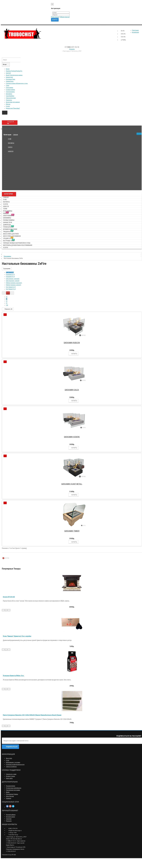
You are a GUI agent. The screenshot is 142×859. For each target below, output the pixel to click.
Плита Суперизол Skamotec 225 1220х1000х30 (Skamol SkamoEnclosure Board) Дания (32, 715)
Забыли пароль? (65, 17)
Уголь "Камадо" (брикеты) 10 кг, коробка (17, 636)
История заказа (10, 816)
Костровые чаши (8, 240)
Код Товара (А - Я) (11, 287)
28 (6, 299)
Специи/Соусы (9, 81)
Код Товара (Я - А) (11, 289)
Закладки (8, 819)
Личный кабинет (10, 814)
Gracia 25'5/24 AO (9, 597)
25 (6, 297)
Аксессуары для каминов (13, 102)
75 (6, 303)
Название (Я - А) (10, 276)
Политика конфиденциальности (15, 764)
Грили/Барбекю (10, 96)
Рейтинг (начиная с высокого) (14, 283)
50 (6, 301)
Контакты (11, 143)
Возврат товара (10, 776)
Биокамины (9, 94)
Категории (8, 194)
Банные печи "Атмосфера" (13, 108)
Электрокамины (10, 91)
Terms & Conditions (11, 766)
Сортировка (6, 268)
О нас (9, 139)
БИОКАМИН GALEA (72, 390)
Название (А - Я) (10, 274)
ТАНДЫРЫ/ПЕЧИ (8, 231)
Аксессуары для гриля (11, 234)
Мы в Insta (9, 758)
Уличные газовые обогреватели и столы (17, 83)
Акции (7, 792)
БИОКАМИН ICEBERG (72, 437)
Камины (6, 213)
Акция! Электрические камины (14, 75)
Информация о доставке (13, 762)
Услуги (8, 106)
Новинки (8, 798)
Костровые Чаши (10, 79)
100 (7, 305)
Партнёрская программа (13, 790)
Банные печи (9, 77)
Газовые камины (10, 89)
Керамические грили (10, 229)
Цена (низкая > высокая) (12, 278)
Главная (15, 134)
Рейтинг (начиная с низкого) (13, 285)
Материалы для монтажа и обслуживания (17, 245)
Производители (10, 786)
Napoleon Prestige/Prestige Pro (14, 71)
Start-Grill (8, 73)
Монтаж (8, 104)
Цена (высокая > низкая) (12, 280)
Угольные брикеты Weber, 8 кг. (13, 676)
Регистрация (55, 17)
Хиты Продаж (10, 796)
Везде (7, 69)
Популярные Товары (12, 794)
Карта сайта (9, 778)
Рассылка (9, 821)
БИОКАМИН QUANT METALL (71, 484)
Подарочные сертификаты (13, 788)
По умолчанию (10, 272)
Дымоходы (9, 100)
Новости (10, 151)
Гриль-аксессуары (11, 98)
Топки (7, 85)
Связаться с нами (11, 774)
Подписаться (11, 747)
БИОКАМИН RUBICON (72, 343)
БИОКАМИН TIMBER (71, 531)
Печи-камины (9, 87)
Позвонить (72, 49)
